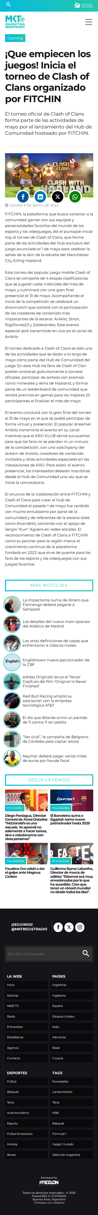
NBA (55, 1113)
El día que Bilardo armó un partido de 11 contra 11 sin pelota (55, 719)
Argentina (59, 985)
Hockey (12, 1144)
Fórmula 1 (59, 1134)
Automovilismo (18, 1113)
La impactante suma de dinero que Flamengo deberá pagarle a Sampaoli (56, 604)
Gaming (15, 38)
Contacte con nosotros (49, 1202)
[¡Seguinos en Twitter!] (69, 927)
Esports (12, 1123)
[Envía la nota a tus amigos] (75, 197)
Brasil (56, 1048)
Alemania (59, 1037)
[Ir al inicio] (15, 21)
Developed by (31, 1180)
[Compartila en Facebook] (23, 197)
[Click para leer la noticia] (12, 604)
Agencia (13, 1048)
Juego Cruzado (63, 1144)
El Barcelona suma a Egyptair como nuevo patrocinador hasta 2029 (70, 819)
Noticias (12, 995)
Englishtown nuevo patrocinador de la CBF (56, 662)
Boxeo (11, 1155)
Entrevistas (15, 1027)
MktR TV (13, 1006)
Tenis (10, 1102)
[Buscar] (8, 5)
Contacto (13, 1058)
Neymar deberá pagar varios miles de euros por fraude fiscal (55, 758)
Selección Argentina (66, 1155)
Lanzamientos (62, 1092)
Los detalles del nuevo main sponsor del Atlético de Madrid (56, 623)
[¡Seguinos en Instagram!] (79, 927)
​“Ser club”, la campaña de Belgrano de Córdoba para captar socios (55, 739)
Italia (55, 1027)
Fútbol (11, 1081)
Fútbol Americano (20, 1134)
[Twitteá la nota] (58, 197)
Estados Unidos (63, 1016)
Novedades (60, 1081)
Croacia (57, 1058)
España (57, 1006)
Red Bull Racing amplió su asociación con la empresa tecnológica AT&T (47, 700)
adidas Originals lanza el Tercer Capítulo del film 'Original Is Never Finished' (54, 681)
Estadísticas (15, 1037)
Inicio (11, 985)
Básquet (13, 1092)
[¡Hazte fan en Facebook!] (58, 927)
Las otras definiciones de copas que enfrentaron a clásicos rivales (55, 643)
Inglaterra (59, 995)
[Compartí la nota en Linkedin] (40, 197)
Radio (11, 1016)
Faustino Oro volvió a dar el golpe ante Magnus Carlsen (25, 872)
